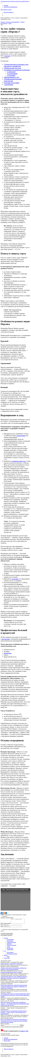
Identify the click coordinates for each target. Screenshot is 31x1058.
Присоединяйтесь (8, 12)
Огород (6, 938)
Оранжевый (12, 73)
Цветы (5, 955)
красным (7, 56)
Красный (11, 72)
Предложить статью (6, 9)
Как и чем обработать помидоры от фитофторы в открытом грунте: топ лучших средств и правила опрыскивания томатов (14, 1021)
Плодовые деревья (12, 953)
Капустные (10, 948)
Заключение (8, 84)
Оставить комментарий (6, 933)
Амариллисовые (11, 942)
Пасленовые (10, 939)
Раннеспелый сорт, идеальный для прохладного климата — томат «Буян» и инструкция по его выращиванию (14, 1012)
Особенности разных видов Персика (17, 70)
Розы (8, 956)
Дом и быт (7, 958)
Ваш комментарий (6, 923)
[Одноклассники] (4, 913)
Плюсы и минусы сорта (12, 68)
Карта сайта (7, 1040)
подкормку (15, 579)
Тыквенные (10, 949)
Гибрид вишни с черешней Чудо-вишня (11, 963)
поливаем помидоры (18, 461)
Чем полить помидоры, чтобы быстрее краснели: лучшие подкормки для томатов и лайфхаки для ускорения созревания (14, 986)
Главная (6, 5)
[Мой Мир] (6, 913)
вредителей (6, 639)
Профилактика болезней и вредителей (13, 80)
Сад (5, 951)
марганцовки (21, 435)
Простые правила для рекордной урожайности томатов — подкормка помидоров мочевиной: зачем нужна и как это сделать (15, 1004)
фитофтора (7, 653)
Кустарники (10, 952)
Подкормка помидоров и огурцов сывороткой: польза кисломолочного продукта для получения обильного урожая (15, 995)
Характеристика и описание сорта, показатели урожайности (16, 65)
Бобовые (9, 943)
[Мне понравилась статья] (8, 914)
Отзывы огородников (11, 83)
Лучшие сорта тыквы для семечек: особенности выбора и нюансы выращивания (13, 968)
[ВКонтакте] (2, 913)
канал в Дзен (24, 1031)
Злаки (8, 946)
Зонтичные (10, 941)
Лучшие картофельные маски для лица (11, 972)
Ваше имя (3, 925)
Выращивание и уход (11, 77)
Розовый (11, 75)
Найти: (2, 1025)
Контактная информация (10, 7)
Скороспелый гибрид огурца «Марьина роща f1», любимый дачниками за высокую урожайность (14, 977)
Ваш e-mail (3, 926)
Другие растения (11, 945)
